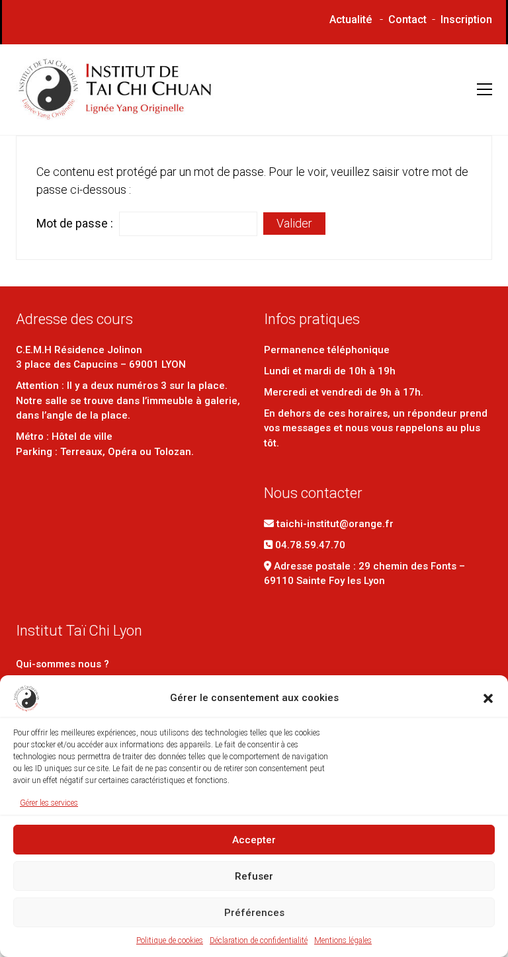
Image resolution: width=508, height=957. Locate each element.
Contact (407, 19)
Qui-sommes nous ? (62, 664)
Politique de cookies (169, 940)
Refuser (254, 876)
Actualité (350, 19)
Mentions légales (343, 940)
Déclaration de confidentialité (259, 940)
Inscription (466, 19)
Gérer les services (49, 803)
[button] (488, 698)
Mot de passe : (76, 223)
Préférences (254, 913)
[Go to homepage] (115, 90)
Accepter (254, 840)
